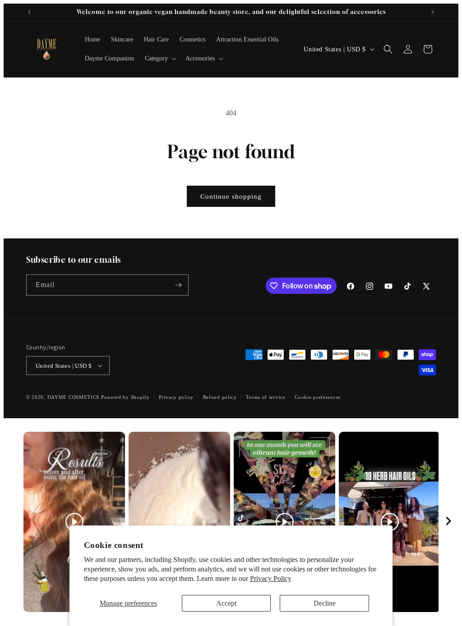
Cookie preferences (318, 397)
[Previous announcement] (29, 12)
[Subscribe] (178, 285)
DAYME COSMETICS (74, 397)
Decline (325, 603)
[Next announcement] (433, 12)
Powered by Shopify (125, 397)
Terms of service (265, 397)
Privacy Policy (270, 578)
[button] (159, 58)
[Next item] (448, 522)
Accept (226, 603)
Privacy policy (176, 397)
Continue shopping (231, 196)
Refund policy (220, 397)
